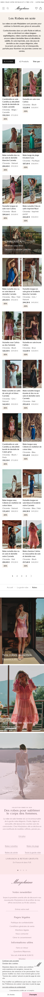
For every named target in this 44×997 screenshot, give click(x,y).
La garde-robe (22, 587)
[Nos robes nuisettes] (22, 631)
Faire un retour (22, 947)
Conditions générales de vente (22, 926)
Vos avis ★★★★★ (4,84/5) (22, 955)
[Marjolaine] (22, 8)
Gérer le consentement (22, 937)
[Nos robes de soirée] (22, 698)
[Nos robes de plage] (22, 766)
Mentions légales (22, 930)
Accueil (10, 587)
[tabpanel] (22, 862)
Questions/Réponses (22, 951)
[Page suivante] (31, 576)
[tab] (17, 870)
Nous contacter (22, 933)
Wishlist (22, 959)
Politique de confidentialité (22, 922)
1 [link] (12, 576)
